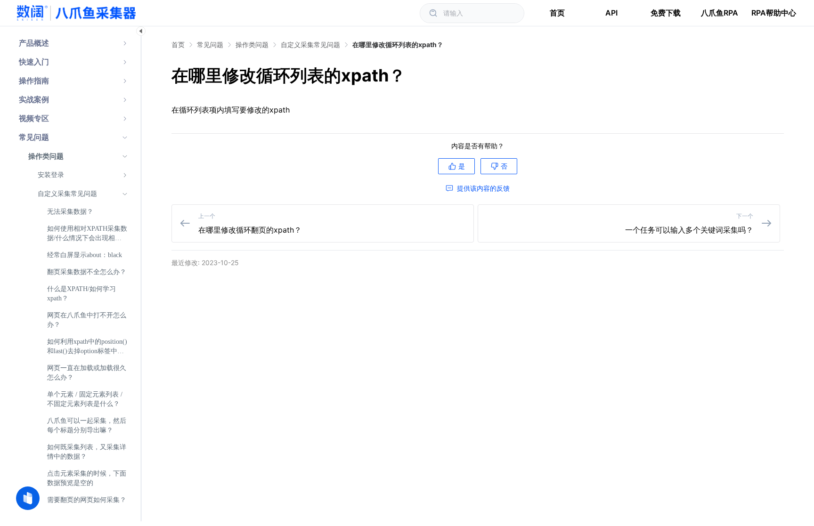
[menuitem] (73, 43)
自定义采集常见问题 (310, 44)
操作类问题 (252, 44)
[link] (210, 44)
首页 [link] (178, 44)
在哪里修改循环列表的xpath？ (397, 44)
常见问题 (210, 44)
